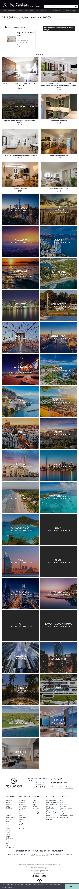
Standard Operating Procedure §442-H (39, 867)
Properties (9, 11)
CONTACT (34, 851)
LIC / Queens (9, 819)
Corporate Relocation (66, 810)
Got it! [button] (72, 886)
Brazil (7, 845)
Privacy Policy (36, 814)
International (22, 802)
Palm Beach (9, 810)
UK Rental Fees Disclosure (39, 873)
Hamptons (8, 802)
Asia (20, 827)
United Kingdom (10, 817)
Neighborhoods (64, 814)
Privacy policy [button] (7, 887)
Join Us (35, 810)
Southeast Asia (10, 847)
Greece (8, 829)
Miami (7, 806)
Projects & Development (53, 802)
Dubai (7, 844)
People (35, 802)
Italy (7, 823)
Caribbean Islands (11, 840)
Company (41, 11)
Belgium (8, 830)
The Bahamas (9, 838)
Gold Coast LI (9, 808)
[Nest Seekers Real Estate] (14, 5)
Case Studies (22, 804)
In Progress (22, 800)
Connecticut (9, 814)
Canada (8, 834)
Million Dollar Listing (52, 817)
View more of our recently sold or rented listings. (58, 28)
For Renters (63, 804)
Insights (48, 806)
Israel (7, 842)
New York (22, 810)
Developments (26, 11)
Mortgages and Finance (66, 815)
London (21, 812)
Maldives (21, 829)
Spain (7, 827)
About (34, 800)
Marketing (55, 11)
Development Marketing (23, 807)
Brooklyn (8, 815)
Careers (35, 804)
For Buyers (62, 800)
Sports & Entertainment (66, 808)
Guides (62, 812)
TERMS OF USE (45, 851)
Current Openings (38, 812)
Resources (69, 11)
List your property (51, 800)
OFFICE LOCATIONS (23, 851)
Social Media (50, 808)
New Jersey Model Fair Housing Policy (39, 870)
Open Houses (27, 211)
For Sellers (62, 802)
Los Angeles (9, 804)
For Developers (64, 806)
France (8, 821)
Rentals (18, 211)
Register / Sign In (34, 6)
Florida (21, 814)
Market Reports (64, 817)
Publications (49, 819)
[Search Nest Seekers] (76, 6)
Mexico (8, 836)
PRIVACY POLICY (57, 851)
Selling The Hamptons (52, 812)
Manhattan (9, 800)
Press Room (36, 808)
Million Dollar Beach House (52, 814)
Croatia (8, 832)
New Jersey (9, 812)
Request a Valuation (51, 804)
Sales (11, 211)
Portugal (8, 825)
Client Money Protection (39, 871)
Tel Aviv (21, 825)
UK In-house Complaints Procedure (39, 869)
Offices (35, 806)
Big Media (49, 810)
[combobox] (59, 6)
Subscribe (69, 787)
